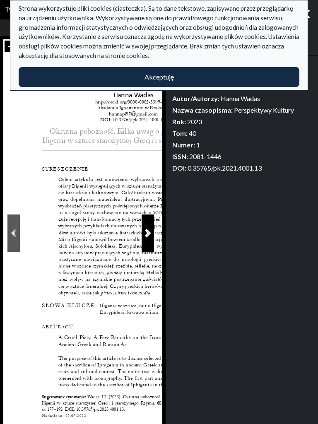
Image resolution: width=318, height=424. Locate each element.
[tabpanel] (241, 117)
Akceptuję (159, 77)
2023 (194, 121)
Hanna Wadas (240, 98)
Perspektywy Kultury (264, 110)
